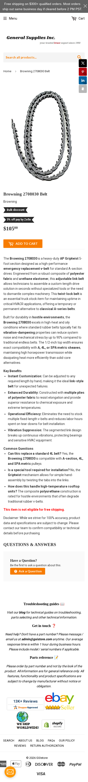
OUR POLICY (67, 740)
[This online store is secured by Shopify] (53, 728)
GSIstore (42, 758)
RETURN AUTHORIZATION (47, 745)
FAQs (51, 740)
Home (7, 71)
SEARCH (8, 740)
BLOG (40, 740)
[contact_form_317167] (10, 772)
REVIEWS (20, 745)
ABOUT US (25, 740)
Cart (81, 18)
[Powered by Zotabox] (83, 89)
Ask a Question (30, 571)
